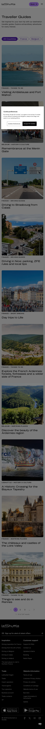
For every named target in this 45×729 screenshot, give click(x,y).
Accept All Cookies (29, 123)
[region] (22, 117)
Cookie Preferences (14, 123)
